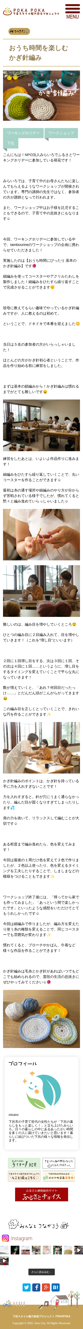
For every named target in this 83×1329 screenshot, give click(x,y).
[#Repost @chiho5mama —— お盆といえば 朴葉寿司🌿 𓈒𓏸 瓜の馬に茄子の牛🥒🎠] (57, 1250)
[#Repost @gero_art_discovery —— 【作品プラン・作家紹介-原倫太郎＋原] (68, 1250)
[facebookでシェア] (36, 1287)
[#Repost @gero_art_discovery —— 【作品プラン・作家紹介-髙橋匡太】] (25, 1250)
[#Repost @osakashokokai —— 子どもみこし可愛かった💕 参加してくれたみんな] (78, 1250)
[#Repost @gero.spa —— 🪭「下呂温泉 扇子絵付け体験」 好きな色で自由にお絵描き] (47, 1250)
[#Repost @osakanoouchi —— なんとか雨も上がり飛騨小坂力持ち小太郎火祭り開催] (4, 1260)
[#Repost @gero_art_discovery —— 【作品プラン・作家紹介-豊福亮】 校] (4, 1250)
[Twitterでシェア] (27, 1287)
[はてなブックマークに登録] (56, 1287)
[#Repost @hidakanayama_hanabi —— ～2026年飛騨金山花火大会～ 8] (15, 1250)
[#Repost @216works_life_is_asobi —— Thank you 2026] (36, 1250)
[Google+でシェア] (46, 1287)
